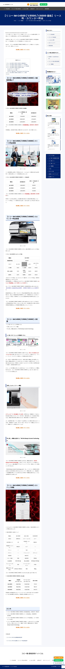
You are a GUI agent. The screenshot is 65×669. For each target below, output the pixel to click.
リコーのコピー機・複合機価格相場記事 (14, 637)
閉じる (19, 60)
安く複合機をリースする (56, 666)
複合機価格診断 (58, 660)
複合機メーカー (51, 176)
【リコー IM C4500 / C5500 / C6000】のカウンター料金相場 (17, 66)
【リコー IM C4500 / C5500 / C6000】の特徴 (15, 67)
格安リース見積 (58, 657)
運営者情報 (51, 45)
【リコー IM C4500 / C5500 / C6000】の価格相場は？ (16, 63)
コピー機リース (51, 160)
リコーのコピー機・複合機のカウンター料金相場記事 (17, 640)
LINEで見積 (44, 4)
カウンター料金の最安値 (22, 660)
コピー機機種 (20, 20)
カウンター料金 (51, 155)
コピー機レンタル (52, 163)
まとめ (7, 74)
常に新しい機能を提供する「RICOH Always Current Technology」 (18, 71)
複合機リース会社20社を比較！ (53, 57)
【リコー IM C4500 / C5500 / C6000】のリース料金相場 (16, 64)
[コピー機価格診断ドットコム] (8, 4)
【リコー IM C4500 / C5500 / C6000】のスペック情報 (16, 72)
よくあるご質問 (32, 660)
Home (15, 20)
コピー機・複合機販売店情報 (54, 158)
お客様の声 (39, 660)
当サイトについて (52, 42)
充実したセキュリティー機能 (12, 70)
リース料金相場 (51, 34)
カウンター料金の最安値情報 (54, 61)
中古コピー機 (51, 171)
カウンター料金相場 (52, 37)
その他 (50, 168)
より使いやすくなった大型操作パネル (13, 68)
